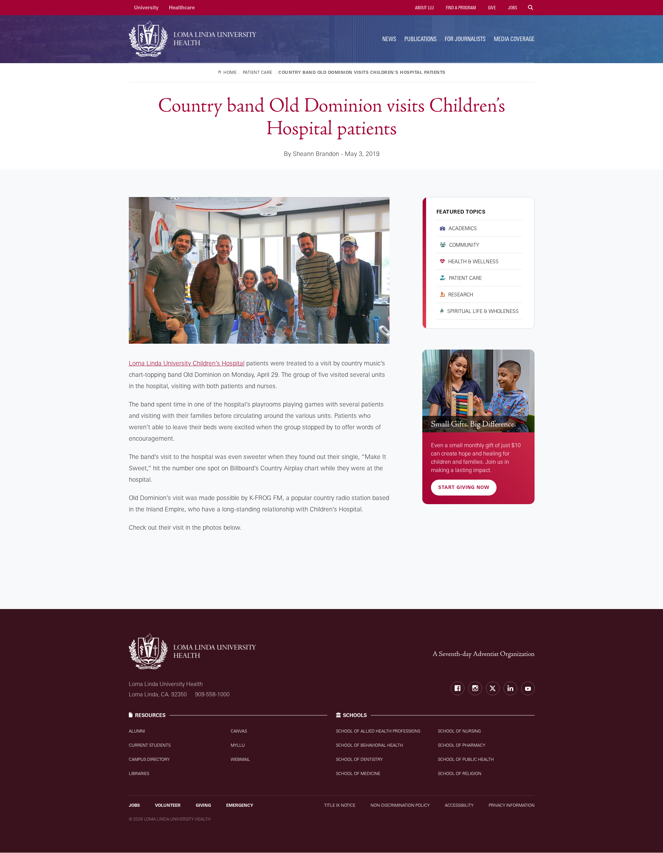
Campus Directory (149, 759)
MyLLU (238, 745)
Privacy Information (512, 805)
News (389, 38)
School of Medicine (358, 773)
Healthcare (182, 7)
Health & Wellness (473, 261)
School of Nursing (459, 731)
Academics (463, 228)
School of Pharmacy (461, 745)
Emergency (239, 805)
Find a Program (460, 7)
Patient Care (465, 278)
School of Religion (459, 773)
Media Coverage (514, 38)
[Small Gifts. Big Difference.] (478, 391)
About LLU (424, 7)
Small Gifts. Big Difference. (473, 424)
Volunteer (168, 805)
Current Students (150, 745)
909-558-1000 (212, 694)
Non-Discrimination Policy (400, 805)
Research (460, 294)
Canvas (239, 731)
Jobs (512, 7)
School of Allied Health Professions (378, 731)
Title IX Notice (339, 805)
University (146, 7)
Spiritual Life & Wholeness (483, 311)
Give (491, 7)
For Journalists (465, 38)
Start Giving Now (463, 487)
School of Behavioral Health (369, 745)
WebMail (240, 759)
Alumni (137, 731)
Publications (420, 38)
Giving (203, 805)
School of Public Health (466, 759)
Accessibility (459, 805)
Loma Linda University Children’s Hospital (186, 363)
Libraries (139, 773)
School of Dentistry (359, 759)
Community (464, 245)
